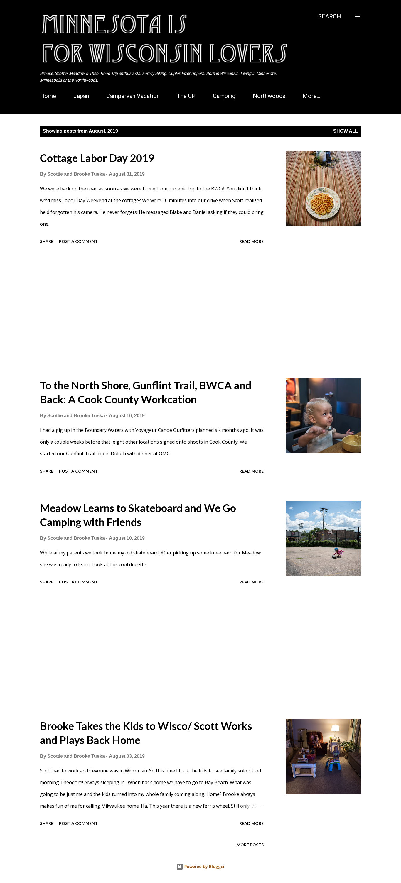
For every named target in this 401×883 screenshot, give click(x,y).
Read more (251, 241)
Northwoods (269, 95)
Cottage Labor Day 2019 (97, 157)
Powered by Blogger (204, 866)
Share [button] (46, 241)
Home (48, 95)
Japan (81, 95)
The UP (186, 95)
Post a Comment (78, 241)
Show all (345, 130)
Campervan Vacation (133, 95)
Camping (224, 95)
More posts (250, 844)
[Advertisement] (162, 312)
